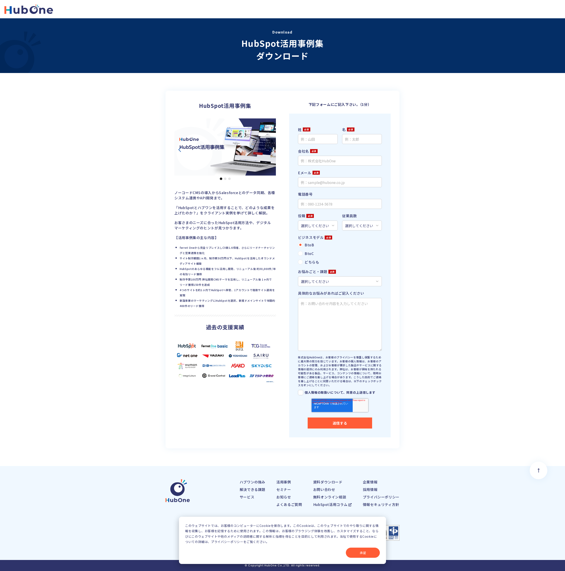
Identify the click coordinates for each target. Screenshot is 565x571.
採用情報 (370, 489)
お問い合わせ (324, 489)
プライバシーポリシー (381, 497)
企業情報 (370, 482)
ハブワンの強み (252, 482)
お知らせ (283, 497)
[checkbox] (340, 253)
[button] (221, 179)
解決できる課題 (252, 489)
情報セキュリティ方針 (381, 504)
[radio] (340, 244)
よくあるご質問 (289, 504)
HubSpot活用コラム (330, 504)
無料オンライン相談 (329, 497)
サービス (247, 497)
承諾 (363, 552)
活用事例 (283, 482)
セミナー (283, 489)
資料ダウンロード (328, 482)
